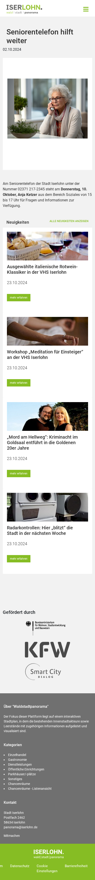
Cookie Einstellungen (47, 868)
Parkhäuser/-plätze (22, 774)
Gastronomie (17, 760)
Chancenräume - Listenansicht (30, 788)
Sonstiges (15, 779)
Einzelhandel (17, 755)
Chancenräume (19, 784)
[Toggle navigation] (86, 9)
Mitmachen (12, 836)
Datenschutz (19, 866)
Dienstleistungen (20, 764)
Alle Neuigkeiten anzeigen (69, 221)
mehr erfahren (18, 297)
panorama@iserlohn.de (20, 827)
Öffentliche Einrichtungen (26, 769)
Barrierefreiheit (76, 866)
